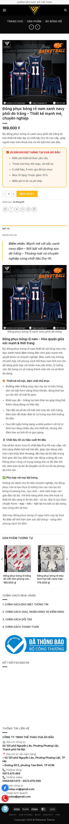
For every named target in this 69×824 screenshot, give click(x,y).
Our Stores (26, 815)
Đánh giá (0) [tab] (9, 235)
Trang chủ (15, 21)
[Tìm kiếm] (65, 10)
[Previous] (2, 565)
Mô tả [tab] (5, 228)
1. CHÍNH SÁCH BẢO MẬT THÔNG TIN (25, 604)
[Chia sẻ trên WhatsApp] (5, 209)
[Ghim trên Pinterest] (28, 209)
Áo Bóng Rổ (53, 21)
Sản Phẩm (34, 21)
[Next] (66, 565)
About (13, 815)
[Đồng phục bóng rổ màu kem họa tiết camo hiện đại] (51, 558)
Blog (38, 815)
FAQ (58, 815)
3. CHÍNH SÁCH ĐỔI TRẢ (17, 619)
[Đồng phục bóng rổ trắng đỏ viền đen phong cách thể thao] (17, 558)
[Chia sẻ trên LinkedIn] (34, 209)
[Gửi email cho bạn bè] (22, 209)
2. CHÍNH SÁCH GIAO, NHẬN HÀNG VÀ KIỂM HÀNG (33, 611)
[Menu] (4, 10)
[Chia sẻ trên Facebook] (11, 209)
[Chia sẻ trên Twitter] (17, 209)
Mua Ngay (27, 193)
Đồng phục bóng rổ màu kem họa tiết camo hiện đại (50, 577)
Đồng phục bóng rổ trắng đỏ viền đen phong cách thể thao (17, 577)
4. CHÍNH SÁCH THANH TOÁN (20, 626)
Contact (48, 815)
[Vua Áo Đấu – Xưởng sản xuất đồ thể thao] (34, 10)
